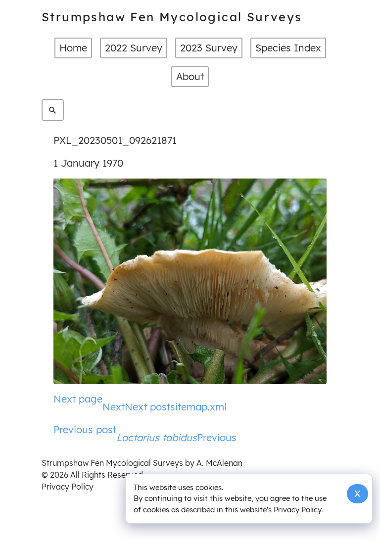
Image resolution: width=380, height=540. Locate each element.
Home (73, 48)
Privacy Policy (68, 487)
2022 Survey (133, 48)
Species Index (288, 48)
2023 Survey (209, 48)
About (190, 76)
